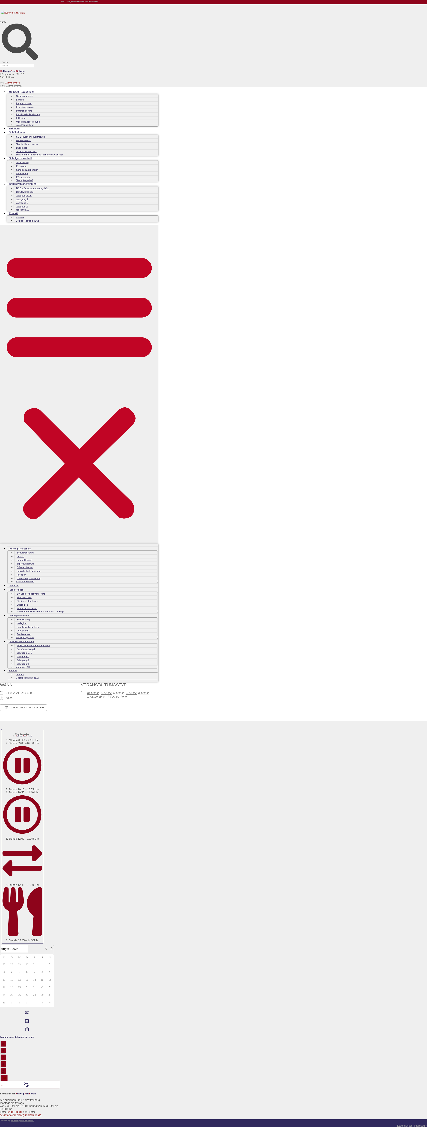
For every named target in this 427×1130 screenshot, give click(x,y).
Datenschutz (405, 1125)
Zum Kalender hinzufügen (26, 708)
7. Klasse (131, 693)
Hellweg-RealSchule (21, 91)
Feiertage (113, 696)
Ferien (124, 696)
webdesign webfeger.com (22, 1120)
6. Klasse (118, 693)
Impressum (420, 1125)
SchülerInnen (17, 132)
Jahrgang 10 (22, 209)
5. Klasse (106, 693)
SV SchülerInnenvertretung (30, 136)
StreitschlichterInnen (27, 144)
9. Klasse (92, 696)
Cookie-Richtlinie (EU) (27, 220)
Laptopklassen (24, 103)
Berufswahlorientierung (23, 183)
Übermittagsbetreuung (28, 121)
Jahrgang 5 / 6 (24, 195)
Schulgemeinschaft (20, 158)
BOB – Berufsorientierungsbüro (32, 188)
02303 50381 (12, 82)
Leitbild (20, 99)
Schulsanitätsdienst (26, 151)
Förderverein (23, 177)
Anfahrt (20, 217)
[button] (79, 384)
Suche (3, 22)
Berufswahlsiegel (25, 192)
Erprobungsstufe (25, 107)
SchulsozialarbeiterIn (27, 169)
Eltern (102, 696)
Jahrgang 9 (22, 206)
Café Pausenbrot (25, 125)
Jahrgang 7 (22, 199)
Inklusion (21, 118)
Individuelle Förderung (28, 114)
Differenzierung (24, 110)
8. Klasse (143, 693)
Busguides (21, 147)
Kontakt (13, 213)
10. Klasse (93, 693)
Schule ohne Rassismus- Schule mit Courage (39, 154)
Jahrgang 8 (22, 203)
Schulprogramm (24, 96)
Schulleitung (22, 162)
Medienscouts (23, 140)
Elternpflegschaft (24, 180)
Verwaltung (22, 173)
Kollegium (21, 166)
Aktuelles (14, 128)
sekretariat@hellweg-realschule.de (20, 1115)
